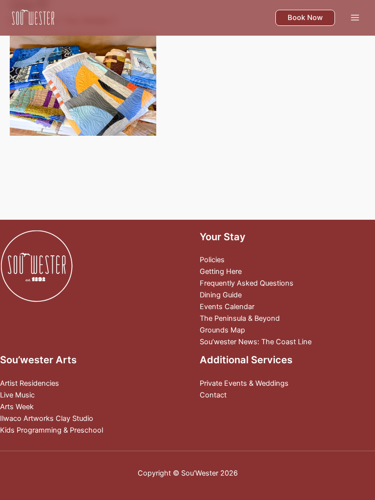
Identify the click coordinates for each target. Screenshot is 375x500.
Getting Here (221, 271)
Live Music (17, 395)
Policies (212, 259)
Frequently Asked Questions (246, 283)
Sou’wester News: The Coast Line (256, 341)
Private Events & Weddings (244, 383)
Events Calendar (227, 306)
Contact (213, 395)
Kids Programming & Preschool (51, 430)
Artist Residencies (29, 383)
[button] (305, 18)
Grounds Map (222, 330)
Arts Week (17, 406)
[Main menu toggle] (355, 17)
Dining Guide (221, 295)
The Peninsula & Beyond (240, 318)
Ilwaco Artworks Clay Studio (46, 418)
